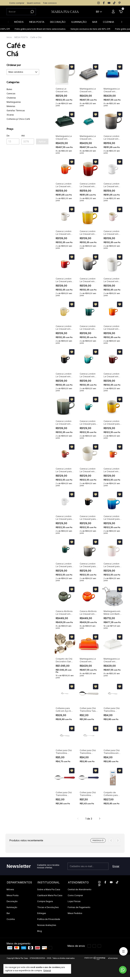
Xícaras (10, 114)
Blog (39, 931)
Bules (9, 89)
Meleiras (11, 106)
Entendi (47, 970)
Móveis (10, 889)
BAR (94, 21)
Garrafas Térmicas (16, 110)
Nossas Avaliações (46, 925)
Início (9, 37)
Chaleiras (11, 97)
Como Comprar (75, 895)
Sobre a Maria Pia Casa (48, 889)
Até (23, 135)
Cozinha (11, 919)
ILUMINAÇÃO (79, 21)
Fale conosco (50, 3)
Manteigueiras (14, 102)
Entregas (41, 913)
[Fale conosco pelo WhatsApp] (123, 970)
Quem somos (33, 3)
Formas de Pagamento (79, 907)
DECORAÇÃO (58, 21)
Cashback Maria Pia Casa (49, 895)
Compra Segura (45, 901)
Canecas (11, 93)
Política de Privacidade (48, 919)
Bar (8, 913)
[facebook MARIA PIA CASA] (103, 3)
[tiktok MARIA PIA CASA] (114, 3)
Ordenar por (14, 64)
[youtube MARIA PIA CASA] (109, 3)
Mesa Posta (12, 895)
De (8, 135)
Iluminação (12, 907)
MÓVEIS (19, 21)
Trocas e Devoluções (48, 907)
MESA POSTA (36, 21)
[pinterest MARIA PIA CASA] (119, 3)
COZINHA (108, 21)
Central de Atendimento (79, 889)
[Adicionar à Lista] (72, 67)
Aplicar (42, 141)
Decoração (12, 901)
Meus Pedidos (75, 913)
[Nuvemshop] (94, 959)
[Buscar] (32, 11)
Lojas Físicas (74, 901)
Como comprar (16, 3)
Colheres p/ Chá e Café (18, 119)
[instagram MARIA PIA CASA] (98, 3)
